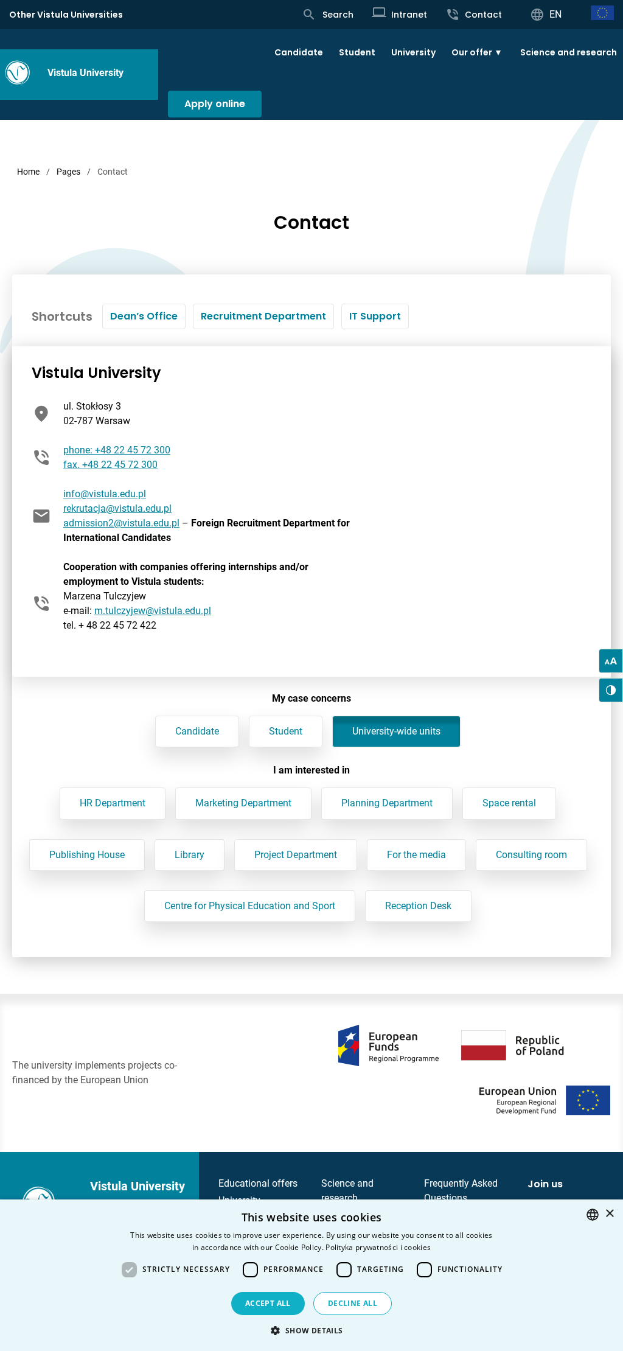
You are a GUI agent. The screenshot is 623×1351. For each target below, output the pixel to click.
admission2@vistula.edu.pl (121, 523)
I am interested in (311, 770)
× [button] (609, 1213)
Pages (68, 171)
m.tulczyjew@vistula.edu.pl (152, 610)
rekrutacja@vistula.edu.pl (117, 508)
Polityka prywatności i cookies (378, 1247)
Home (28, 171)
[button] (311, 1330)
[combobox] (592, 1215)
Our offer (471, 52)
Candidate (298, 52)
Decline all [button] (352, 1303)
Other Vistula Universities (66, 15)
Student (357, 52)
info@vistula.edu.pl (104, 494)
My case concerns (311, 698)
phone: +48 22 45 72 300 (116, 450)
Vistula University (85, 73)
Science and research (568, 52)
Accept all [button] (268, 1303)
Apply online (214, 104)
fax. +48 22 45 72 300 (110, 464)
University (413, 52)
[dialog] (311, 1275)
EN (555, 14)
